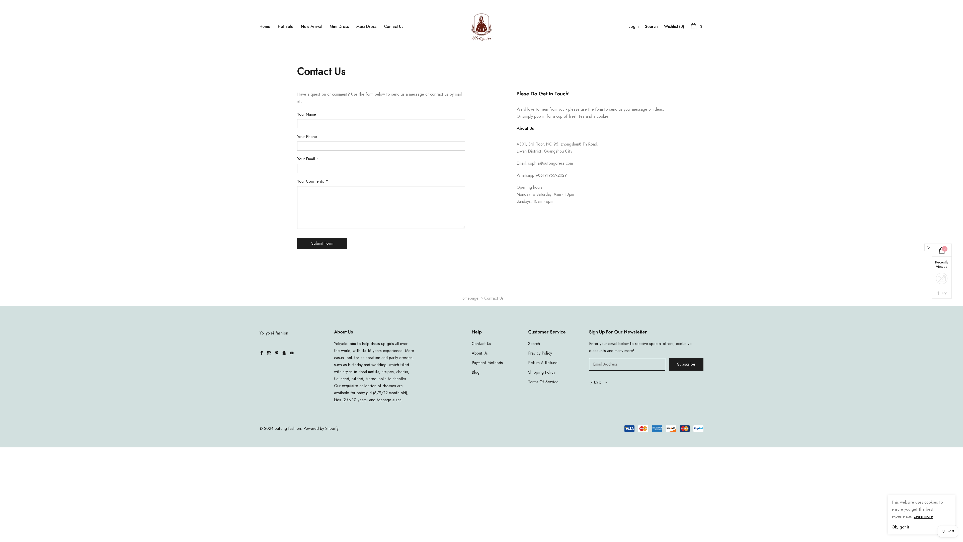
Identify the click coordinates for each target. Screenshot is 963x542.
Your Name (306, 114)
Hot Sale (285, 27)
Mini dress (339, 27)
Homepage (468, 298)
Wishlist (674, 27)
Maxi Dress (366, 27)
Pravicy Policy (540, 353)
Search (651, 27)
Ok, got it (900, 527)
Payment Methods (487, 363)
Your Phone (307, 137)
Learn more (923, 516)
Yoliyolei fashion (274, 333)
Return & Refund (542, 363)
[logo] (481, 26)
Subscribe (686, 364)
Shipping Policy (541, 372)
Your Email (307, 159)
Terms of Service (543, 382)
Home (265, 27)
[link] (261, 353)
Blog (475, 372)
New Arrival (311, 27)
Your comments (312, 181)
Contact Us (393, 27)
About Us (480, 353)
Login (633, 27)
